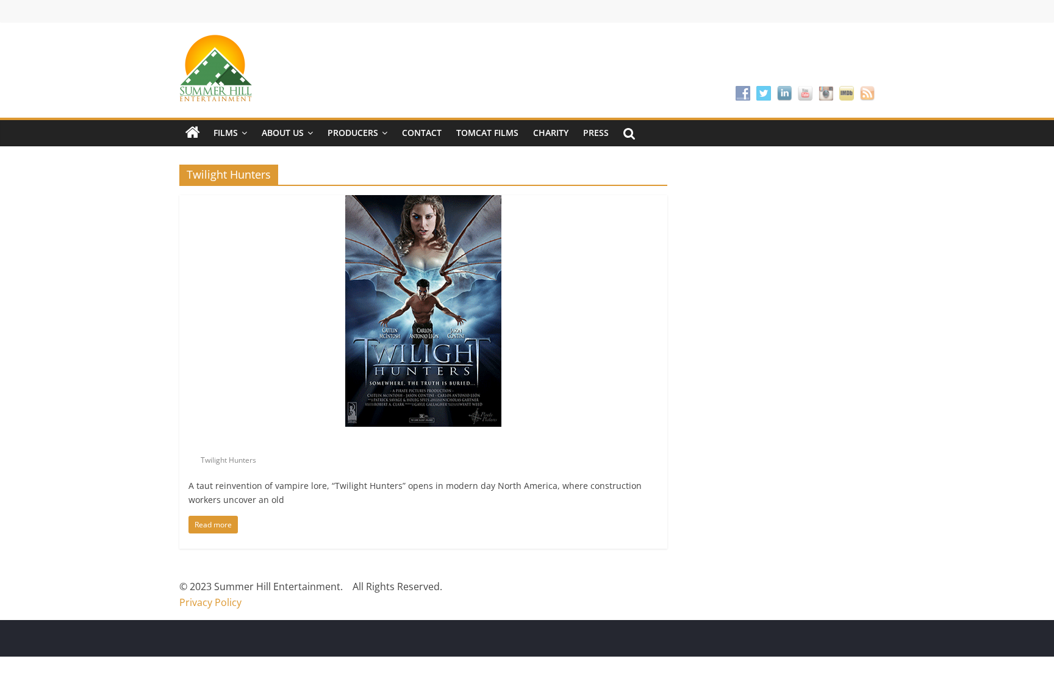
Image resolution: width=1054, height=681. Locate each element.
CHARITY (550, 132)
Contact (422, 132)
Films (225, 132)
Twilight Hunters (228, 460)
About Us (283, 132)
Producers (353, 132)
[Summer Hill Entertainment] (192, 133)
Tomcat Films (487, 132)
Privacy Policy (210, 602)
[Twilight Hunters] (423, 202)
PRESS (596, 132)
